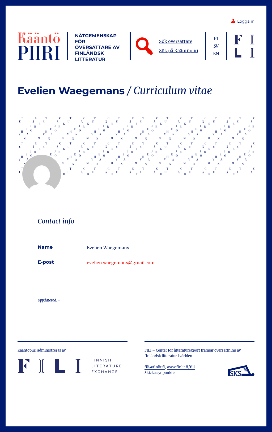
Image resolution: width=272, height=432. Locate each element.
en (216, 53)
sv (216, 46)
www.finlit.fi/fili (181, 367)
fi (216, 38)
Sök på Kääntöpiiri (178, 50)
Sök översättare (175, 41)
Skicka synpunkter (160, 372)
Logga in (245, 21)
